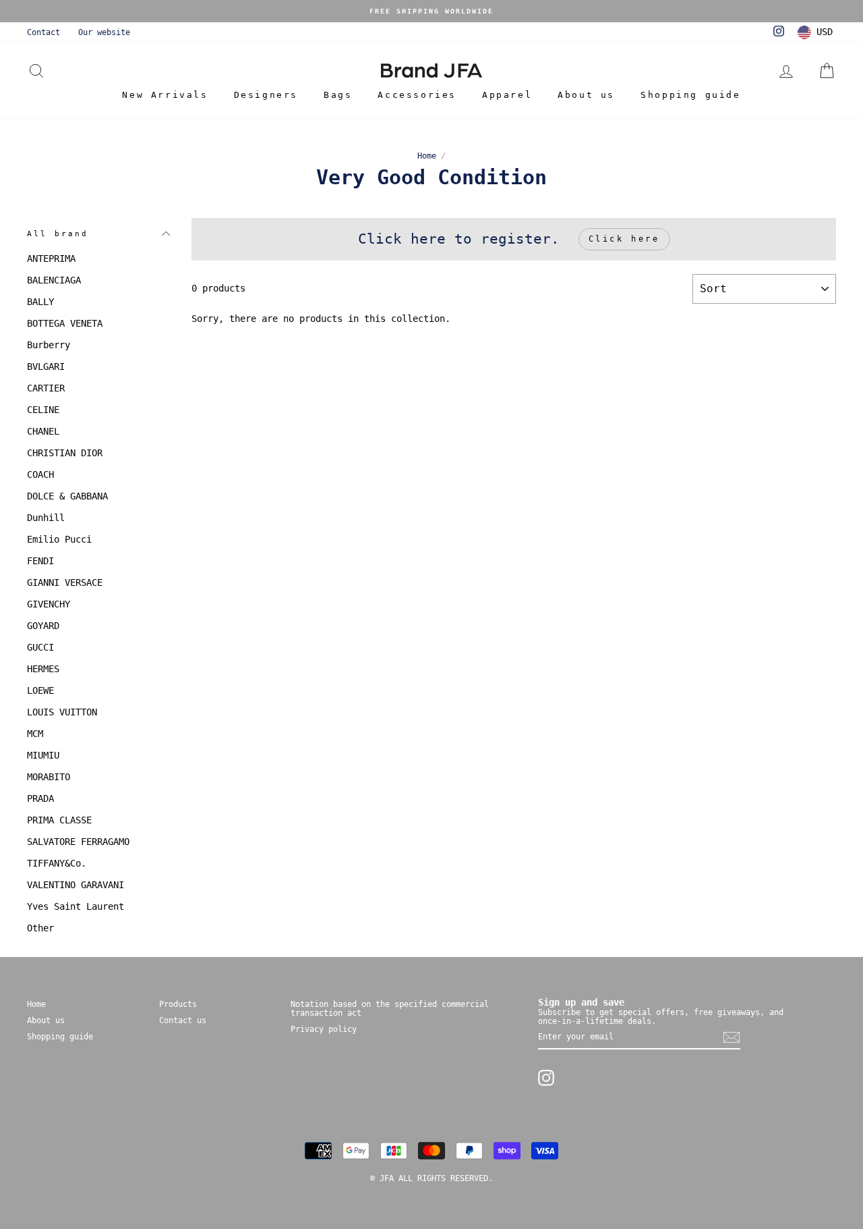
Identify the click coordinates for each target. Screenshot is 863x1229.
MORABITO (48, 776)
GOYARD (43, 625)
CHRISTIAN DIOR (64, 452)
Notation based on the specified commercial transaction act (390, 1009)
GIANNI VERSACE (64, 582)
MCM (35, 733)
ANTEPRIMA (51, 258)
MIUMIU (43, 755)
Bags (338, 95)
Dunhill (46, 517)
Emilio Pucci (59, 539)
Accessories (417, 95)
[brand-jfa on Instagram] (546, 1078)
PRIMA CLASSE (59, 820)
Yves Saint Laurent (75, 906)
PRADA (40, 798)
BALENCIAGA (54, 280)
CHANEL (43, 431)
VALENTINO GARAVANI (75, 884)
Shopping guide (690, 95)
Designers (266, 95)
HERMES (43, 668)
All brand (57, 233)
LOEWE (40, 690)
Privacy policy (324, 1029)
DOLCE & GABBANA (67, 496)
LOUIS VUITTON (62, 712)
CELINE (43, 409)
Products (178, 1004)
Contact (43, 32)
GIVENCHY (48, 604)
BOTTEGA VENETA (64, 323)
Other (40, 928)
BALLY (40, 301)
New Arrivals (165, 95)
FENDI (40, 560)
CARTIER (46, 388)
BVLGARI (46, 366)
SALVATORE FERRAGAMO (78, 841)
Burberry (48, 344)
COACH (40, 474)
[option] (431, 11)
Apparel (507, 95)
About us (586, 95)
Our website (104, 32)
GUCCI (40, 647)
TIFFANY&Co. (56, 863)
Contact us (182, 1020)
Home (426, 156)
